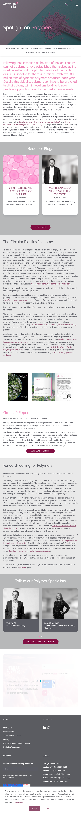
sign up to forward (49, 53)
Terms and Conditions (12, 736)
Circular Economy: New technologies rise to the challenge (54, 325)
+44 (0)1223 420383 (61, 774)
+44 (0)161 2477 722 (62, 778)
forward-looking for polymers (64, 48)
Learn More (40, 227)
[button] (39, 636)
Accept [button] (34, 809)
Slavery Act (7, 728)
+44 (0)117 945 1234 (57, 771)
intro (8, 48)
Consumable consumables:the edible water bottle (51, 284)
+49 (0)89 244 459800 (59, 781)
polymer (22, 567)
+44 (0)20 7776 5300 (58, 767)
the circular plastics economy (40, 48)
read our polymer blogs (19, 48)
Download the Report (40, 451)
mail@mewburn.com (51, 764)
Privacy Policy (19, 802)
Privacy (6, 740)
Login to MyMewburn (11, 747)
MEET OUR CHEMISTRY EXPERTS (40, 642)
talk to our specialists (33, 53)
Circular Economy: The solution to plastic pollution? (39, 122)
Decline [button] (46, 809)
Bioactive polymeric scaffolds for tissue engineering (29, 551)
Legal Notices (8, 732)
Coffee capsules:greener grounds (18, 300)
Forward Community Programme (16, 743)
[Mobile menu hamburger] (76, 4)
